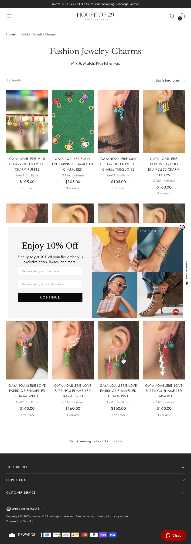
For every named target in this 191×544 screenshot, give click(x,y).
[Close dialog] (182, 227)
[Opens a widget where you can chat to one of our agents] (173, 536)
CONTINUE (50, 297)
